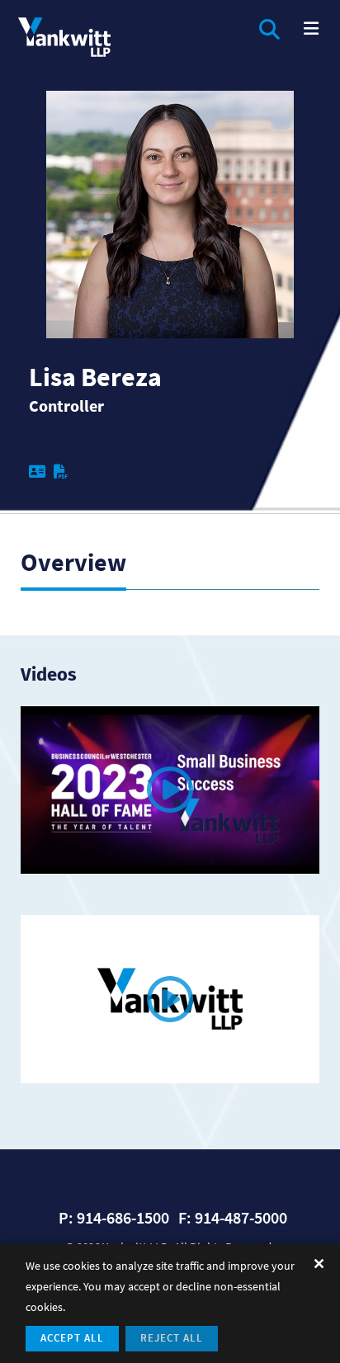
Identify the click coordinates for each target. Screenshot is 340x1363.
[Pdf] (65, 472)
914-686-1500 (123, 1217)
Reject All (171, 1338)
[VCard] (41, 472)
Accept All (72, 1338)
